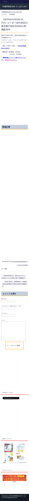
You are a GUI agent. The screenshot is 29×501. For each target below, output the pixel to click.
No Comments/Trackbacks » (19, 261)
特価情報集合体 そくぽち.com (14, 6)
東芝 (6, 268)
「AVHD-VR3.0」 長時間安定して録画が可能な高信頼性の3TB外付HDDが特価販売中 (14, 284)
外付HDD (25, 265)
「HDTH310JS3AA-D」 (20, 35)
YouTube (18, 54)
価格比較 (4, 51)
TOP (12, 12)
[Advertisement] (14, 77)
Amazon (17, 51)
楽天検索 (11, 51)
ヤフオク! (12, 54)
